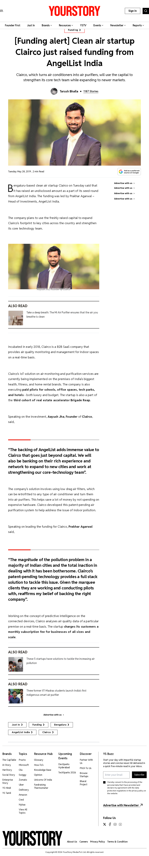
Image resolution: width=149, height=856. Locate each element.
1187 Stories (90, 91)
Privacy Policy (97, 841)
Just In (16, 724)
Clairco (46, 732)
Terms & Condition (117, 841)
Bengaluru (60, 724)
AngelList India (21, 732)
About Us (72, 841)
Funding (73, 30)
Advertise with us (53, 714)
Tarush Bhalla (69, 91)
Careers (83, 841)
